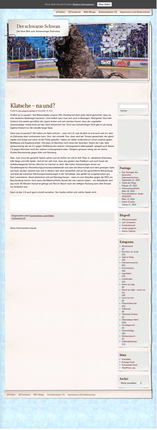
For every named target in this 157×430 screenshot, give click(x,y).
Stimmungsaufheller (130, 188)
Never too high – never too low (133, 291)
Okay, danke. (104, 4)
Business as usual (130, 252)
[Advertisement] (66, 204)
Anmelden (126, 359)
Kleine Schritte (128, 202)
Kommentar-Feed (129, 365)
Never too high (128, 284)
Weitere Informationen (83, 4)
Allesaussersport (129, 219)
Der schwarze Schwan (38, 26)
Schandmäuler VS (108, 12)
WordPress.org (128, 368)
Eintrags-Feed (128, 362)
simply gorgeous (129, 228)
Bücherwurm (127, 246)
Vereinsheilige (128, 330)
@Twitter (60, 12)
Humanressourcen (130, 262)
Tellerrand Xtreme (129, 314)
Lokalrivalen (127, 279)
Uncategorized (128, 325)
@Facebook (74, 12)
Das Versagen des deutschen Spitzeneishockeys (130, 175)
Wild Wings (90, 12)
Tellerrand (126, 309)
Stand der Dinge (129, 183)
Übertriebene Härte (130, 320)
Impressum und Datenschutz (135, 12)
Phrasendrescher (129, 303)
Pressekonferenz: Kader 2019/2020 (132, 195)
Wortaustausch (128, 336)
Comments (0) (19, 218)
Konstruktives (36, 215)
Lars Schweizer (128, 222)
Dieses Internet (128, 231)
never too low (128, 298)
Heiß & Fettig (128, 257)
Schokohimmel (128, 225)
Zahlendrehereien (129, 341)
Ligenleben (48, 215)
